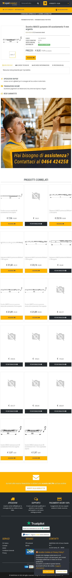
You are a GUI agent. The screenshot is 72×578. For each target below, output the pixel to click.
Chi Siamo (5, 543)
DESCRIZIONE (7, 65)
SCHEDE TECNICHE (23, 65)
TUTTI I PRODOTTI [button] (9, 9)
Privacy (4, 553)
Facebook (29, 543)
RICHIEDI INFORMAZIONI (41, 65)
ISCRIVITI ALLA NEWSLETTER (36, 488)
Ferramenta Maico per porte (43, 19)
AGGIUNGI (30, 58)
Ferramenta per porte (27, 19)
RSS (28, 545)
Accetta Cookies (48, 571)
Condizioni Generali (8, 550)
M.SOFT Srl (59, 575)
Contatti (4, 545)
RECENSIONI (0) (58, 65)
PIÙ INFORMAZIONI (35, 224)
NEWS (4, 548)
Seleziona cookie (61, 571)
